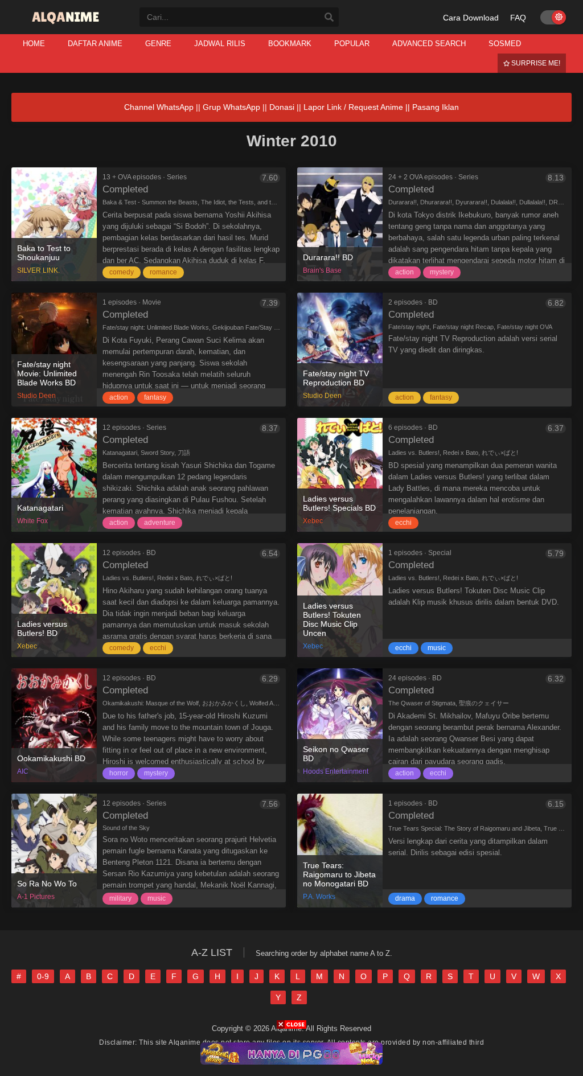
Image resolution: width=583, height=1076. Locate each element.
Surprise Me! (535, 63)
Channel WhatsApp (159, 107)
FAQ (518, 17)
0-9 (43, 976)
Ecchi (403, 523)
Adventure (159, 523)
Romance (163, 272)
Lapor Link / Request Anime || (357, 107)
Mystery (442, 272)
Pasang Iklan (435, 107)
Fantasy (155, 397)
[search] (329, 17)
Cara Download (471, 17)
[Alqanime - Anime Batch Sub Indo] (66, 23)
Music (437, 648)
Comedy (121, 272)
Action (404, 272)
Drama (405, 898)
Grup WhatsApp (231, 107)
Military (120, 898)
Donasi (281, 107)
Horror (118, 773)
